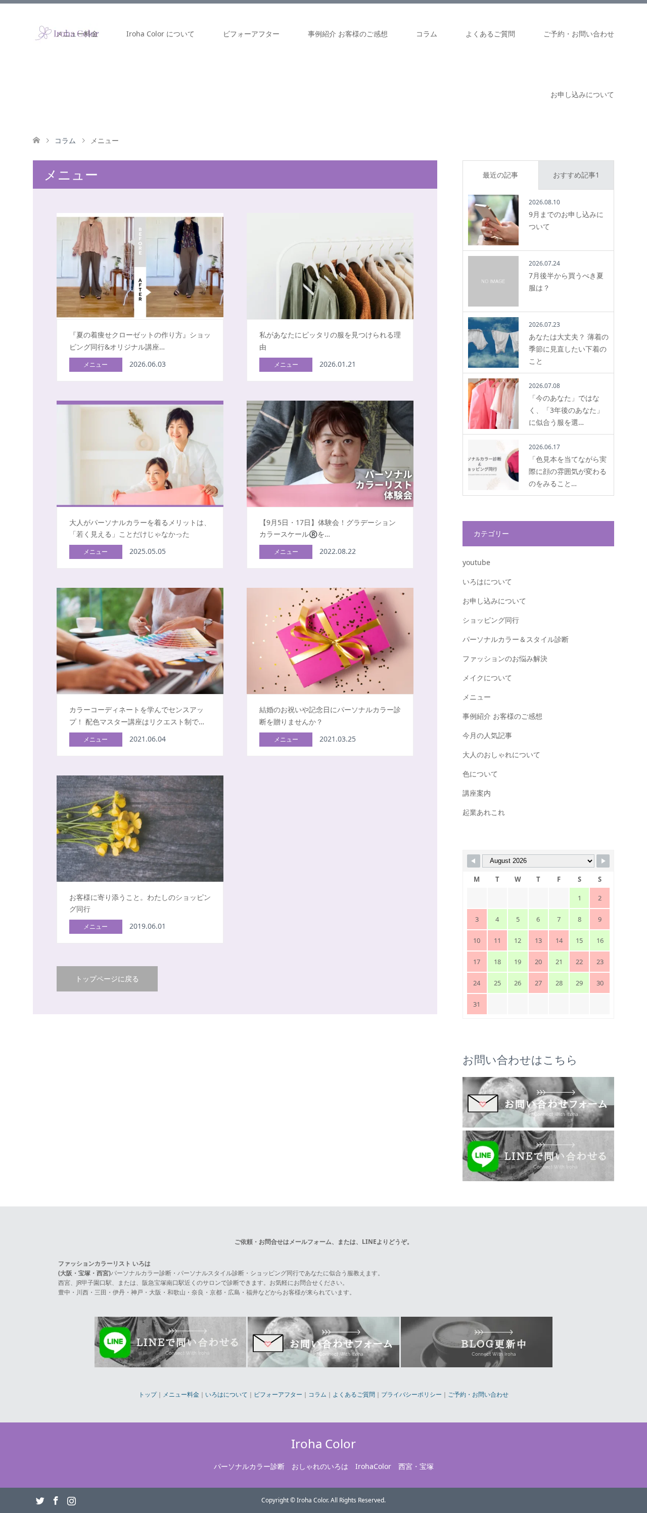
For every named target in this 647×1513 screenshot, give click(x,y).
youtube (476, 562)
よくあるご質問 (490, 33)
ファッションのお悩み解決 (505, 658)
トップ (147, 1394)
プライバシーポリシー (411, 1394)
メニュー (477, 697)
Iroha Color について (160, 33)
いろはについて (487, 581)
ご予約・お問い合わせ (578, 33)
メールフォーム (310, 1241)
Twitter (40, 1500)
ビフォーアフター (251, 33)
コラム (426, 33)
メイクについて (487, 677)
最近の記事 (500, 175)
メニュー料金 (77, 33)
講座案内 (477, 793)
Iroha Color (323, 1443)
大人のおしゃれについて (501, 754)
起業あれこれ (484, 812)
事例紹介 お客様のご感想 (348, 33)
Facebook (56, 1500)
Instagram (71, 1500)
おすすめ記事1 (576, 175)
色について (480, 774)
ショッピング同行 (491, 620)
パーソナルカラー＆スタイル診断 (516, 639)
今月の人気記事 (487, 735)
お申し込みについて (582, 94)
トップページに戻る (107, 978)
